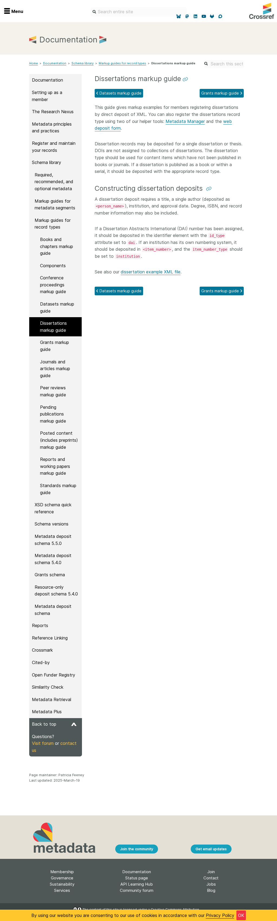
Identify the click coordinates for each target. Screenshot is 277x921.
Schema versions (51, 524)
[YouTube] (203, 16)
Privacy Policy (220, 915)
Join (211, 871)
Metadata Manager (185, 121)
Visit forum (43, 743)
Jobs (211, 884)
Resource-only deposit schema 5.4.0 (56, 590)
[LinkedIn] (195, 16)
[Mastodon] (187, 16)
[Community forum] (220, 16)
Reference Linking (50, 638)
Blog (211, 890)
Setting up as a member (47, 96)
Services (62, 890)
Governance (62, 877)
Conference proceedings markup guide (53, 284)
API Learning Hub (136, 884)
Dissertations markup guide (53, 326)
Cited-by (41, 662)
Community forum (136, 890)
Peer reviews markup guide (53, 391)
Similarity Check (47, 687)
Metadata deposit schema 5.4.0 (53, 559)
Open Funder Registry (53, 675)
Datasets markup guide (57, 307)
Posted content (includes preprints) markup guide (59, 440)
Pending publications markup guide (53, 414)
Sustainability (62, 884)
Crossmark (42, 650)
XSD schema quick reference (53, 508)
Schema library (82, 63)
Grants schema (50, 574)
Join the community (136, 849)
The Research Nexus (53, 111)
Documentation (54, 63)
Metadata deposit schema (53, 610)
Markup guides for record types (122, 63)
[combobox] (139, 11)
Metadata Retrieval (51, 699)
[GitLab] (212, 16)
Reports (40, 625)
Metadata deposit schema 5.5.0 (53, 540)
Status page (136, 877)
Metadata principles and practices (52, 127)
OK (241, 915)
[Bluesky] (179, 16)
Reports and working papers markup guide (55, 466)
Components (53, 265)
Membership (62, 871)
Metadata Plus (47, 711)
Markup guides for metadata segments (55, 204)
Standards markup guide (58, 489)
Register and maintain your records (53, 146)
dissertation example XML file (150, 271)
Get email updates (211, 849)
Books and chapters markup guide (56, 246)
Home (33, 63)
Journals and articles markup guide (55, 368)
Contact (211, 877)
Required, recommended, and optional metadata (54, 181)
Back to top (44, 724)
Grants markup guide (54, 346)
